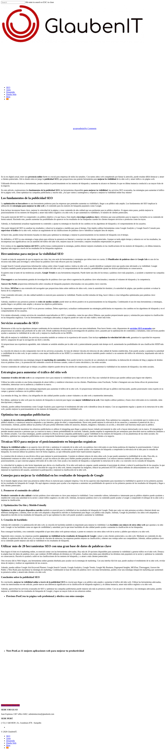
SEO (8, 736)
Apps (8, 738)
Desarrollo (83, 115)
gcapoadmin (78, 128)
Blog (8, 745)
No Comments (90, 128)
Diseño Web (11, 743)
